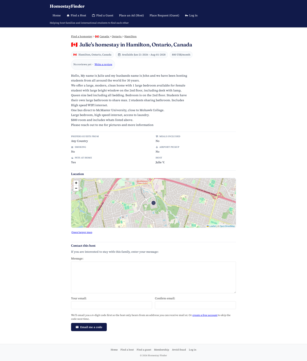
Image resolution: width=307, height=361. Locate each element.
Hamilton (130, 36)
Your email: (79, 298)
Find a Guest (104, 15)
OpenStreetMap (227, 225)
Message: (77, 258)
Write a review (103, 64)
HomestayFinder (67, 6)
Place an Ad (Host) (131, 15)
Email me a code (91, 327)
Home (57, 15)
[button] (76, 183)
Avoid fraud (179, 349)
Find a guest (144, 349)
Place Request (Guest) (164, 15)
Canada (102, 36)
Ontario (117, 36)
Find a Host (78, 15)
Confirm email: (165, 298)
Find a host (127, 349)
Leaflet (212, 225)
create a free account (204, 315)
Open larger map (81, 232)
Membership (161, 349)
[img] (153, 203)
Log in (193, 15)
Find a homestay (81, 36)
